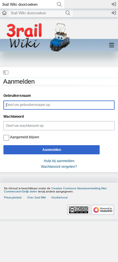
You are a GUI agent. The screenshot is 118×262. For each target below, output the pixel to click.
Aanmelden (51, 150)
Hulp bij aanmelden (59, 161)
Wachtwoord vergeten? (59, 167)
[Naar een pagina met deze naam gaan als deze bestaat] (59, 4)
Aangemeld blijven (24, 137)
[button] (6, 72)
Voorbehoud (59, 197)
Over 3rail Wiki (36, 197)
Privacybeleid (12, 197)
